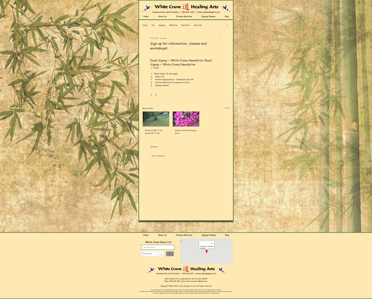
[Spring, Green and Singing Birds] (186, 119)
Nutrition (185, 25)
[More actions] (221, 38)
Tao (153, 25)
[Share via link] (156, 95)
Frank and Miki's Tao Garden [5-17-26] (153, 131)
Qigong (162, 25)
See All (227, 108)
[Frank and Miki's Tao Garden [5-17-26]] (156, 119)
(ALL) (145, 25)
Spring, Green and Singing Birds (185, 131)
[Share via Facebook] (151, 95)
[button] (227, 25)
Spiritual (198, 25)
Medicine (173, 25)
